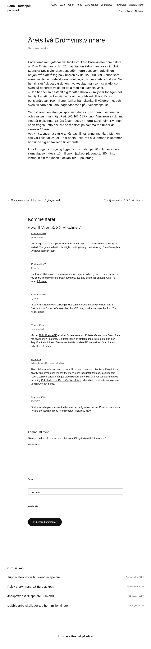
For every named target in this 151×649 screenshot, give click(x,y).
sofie (39, 48)
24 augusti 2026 (38, 397)
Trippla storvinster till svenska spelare (33, 577)
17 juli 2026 (36, 359)
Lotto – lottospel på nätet (75, 636)
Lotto (45, 48)
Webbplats (33, 506)
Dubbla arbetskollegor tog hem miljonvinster (38, 605)
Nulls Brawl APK (48, 335)
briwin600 (35, 401)
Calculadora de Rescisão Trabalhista (48, 363)
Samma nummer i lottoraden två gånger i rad (35, 200)
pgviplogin (35, 298)
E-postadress (34, 492)
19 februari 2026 (38, 233)
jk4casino (35, 268)
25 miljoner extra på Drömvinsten (122, 200)
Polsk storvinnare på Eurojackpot (30, 586)
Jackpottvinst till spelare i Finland (30, 596)
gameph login (37, 237)
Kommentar (34, 444)
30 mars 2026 (37, 325)
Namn (31, 479)
